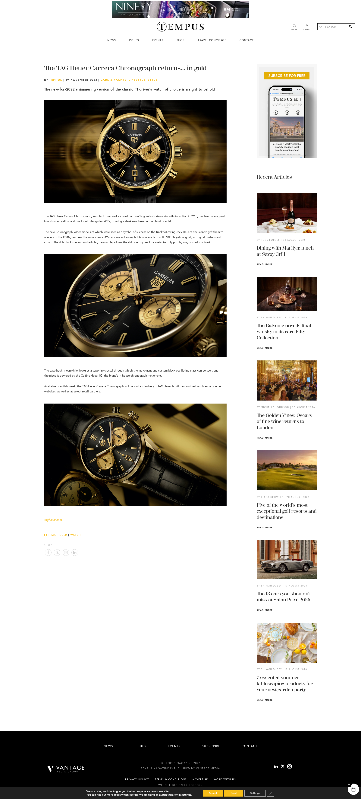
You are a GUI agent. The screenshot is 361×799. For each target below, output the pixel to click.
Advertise (200, 779)
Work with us (225, 779)
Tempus (55, 79)
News (111, 40)
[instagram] (289, 767)
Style (152, 79)
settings (186, 795)
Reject (233, 793)
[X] (283, 767)
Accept (213, 793)
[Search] (350, 26)
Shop (180, 40)
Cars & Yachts (114, 79)
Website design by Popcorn (180, 785)
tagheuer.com (53, 520)
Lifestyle (137, 79)
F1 (45, 535)
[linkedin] (276, 767)
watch (75, 535)
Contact (247, 40)
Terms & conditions (171, 779)
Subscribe (211, 746)
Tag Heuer (59, 535)
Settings (255, 793)
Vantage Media (208, 768)
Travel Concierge (212, 40)
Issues (134, 40)
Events (157, 40)
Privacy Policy (137, 779)
